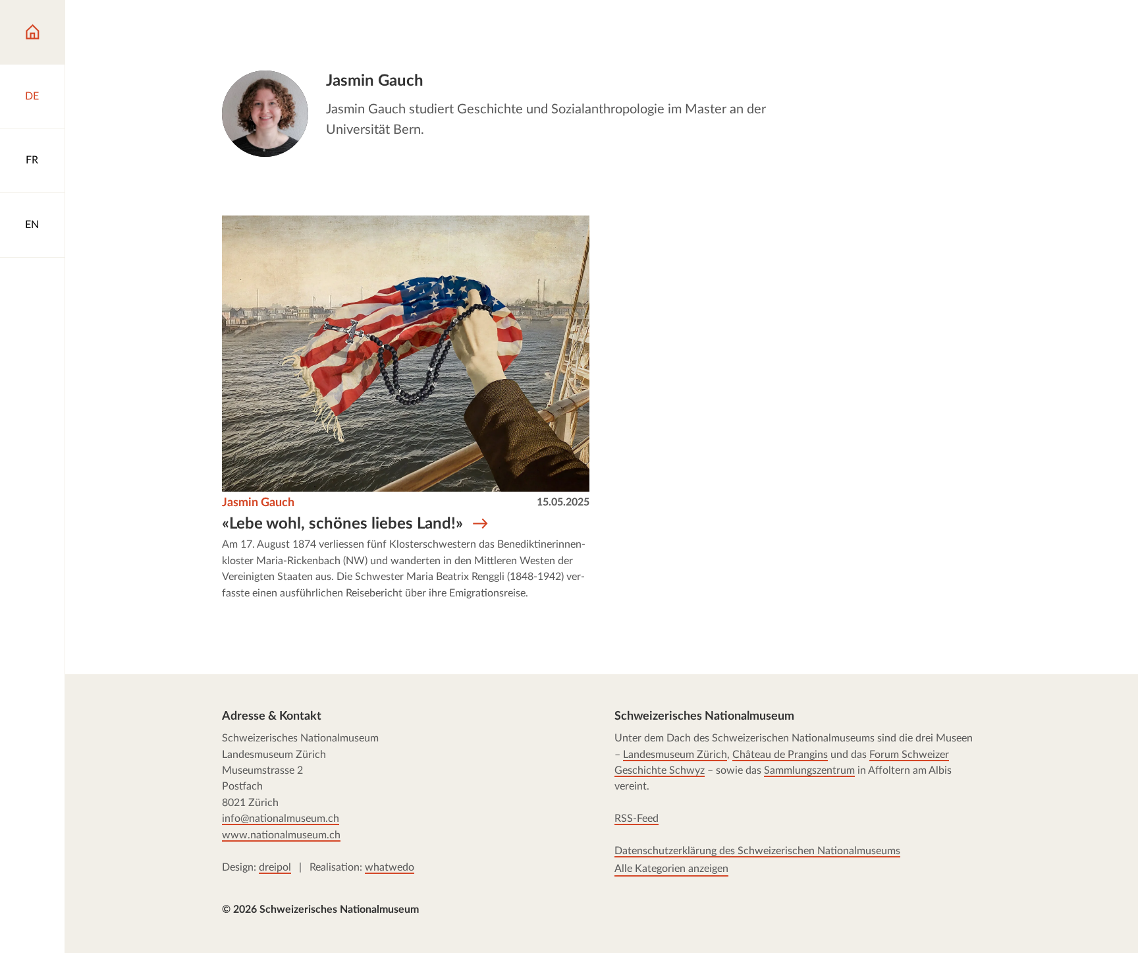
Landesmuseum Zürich (675, 754)
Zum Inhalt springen (77, 25)
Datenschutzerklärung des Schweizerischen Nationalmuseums (757, 851)
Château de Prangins (780, 754)
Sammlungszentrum (809, 771)
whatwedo (389, 867)
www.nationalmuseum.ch (281, 835)
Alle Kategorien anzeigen (671, 868)
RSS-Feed (636, 819)
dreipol (275, 867)
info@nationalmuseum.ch (280, 819)
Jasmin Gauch (258, 502)
